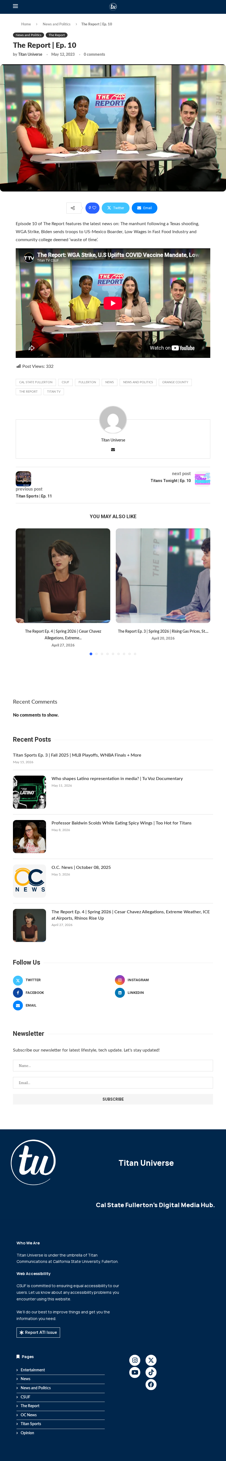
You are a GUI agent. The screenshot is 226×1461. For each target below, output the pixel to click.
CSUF (65, 382)
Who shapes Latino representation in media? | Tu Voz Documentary (117, 778)
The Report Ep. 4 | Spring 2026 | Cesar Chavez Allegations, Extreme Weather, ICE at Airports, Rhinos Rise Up (131, 915)
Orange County (175, 382)
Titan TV (53, 391)
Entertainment (33, 1370)
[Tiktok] (151, 1372)
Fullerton (87, 382)
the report (28, 391)
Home (26, 24)
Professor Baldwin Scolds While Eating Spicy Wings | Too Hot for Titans (122, 823)
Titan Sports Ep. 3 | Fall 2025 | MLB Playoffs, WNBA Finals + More (77, 755)
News (109, 382)
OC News (29, 1415)
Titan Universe (30, 55)
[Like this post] (94, 208)
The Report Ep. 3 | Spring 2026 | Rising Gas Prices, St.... (163, 632)
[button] (23, 591)
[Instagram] (135, 1360)
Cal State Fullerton (35, 382)
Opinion (27, 1433)
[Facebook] (151, 1384)
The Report (30, 1406)
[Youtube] (135, 1372)
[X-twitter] (151, 1360)
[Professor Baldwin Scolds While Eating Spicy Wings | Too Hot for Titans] (29, 836)
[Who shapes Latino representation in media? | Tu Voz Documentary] (29, 792)
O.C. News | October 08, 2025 (81, 867)
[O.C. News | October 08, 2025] (29, 881)
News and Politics (57, 24)
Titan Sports (31, 1424)
